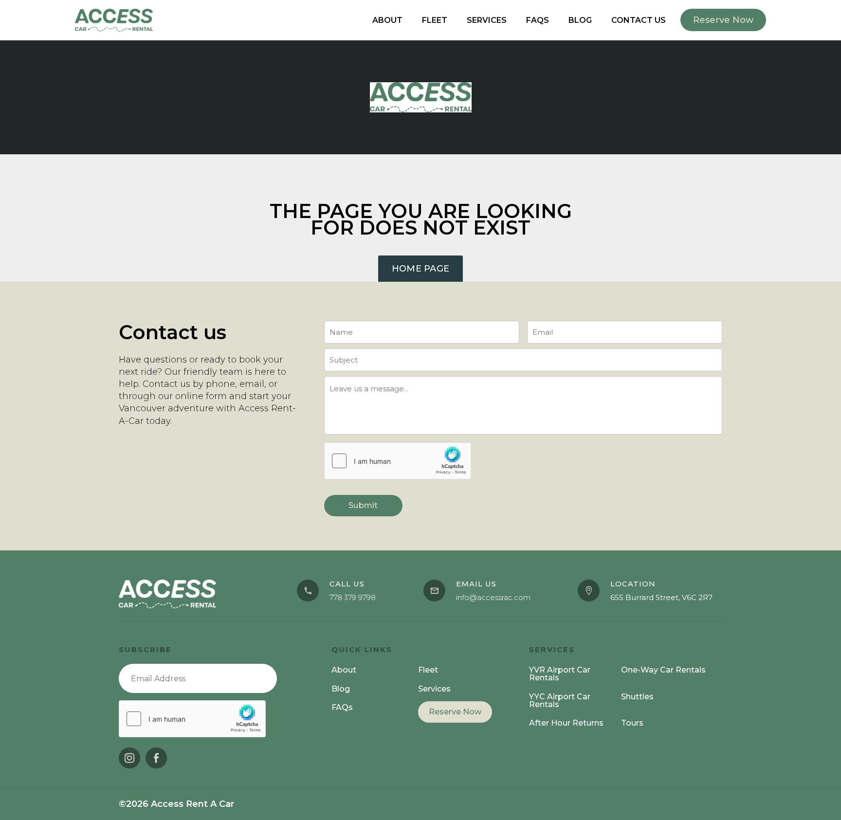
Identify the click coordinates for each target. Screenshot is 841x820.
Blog (580, 20)
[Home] (421, 96)
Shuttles (637, 696)
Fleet (434, 20)
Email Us (476, 583)
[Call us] (308, 590)
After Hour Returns (566, 723)
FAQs (537, 20)
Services (487, 20)
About (387, 20)
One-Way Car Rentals (663, 669)
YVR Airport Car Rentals (559, 673)
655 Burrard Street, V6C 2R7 (661, 597)
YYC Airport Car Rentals (559, 700)
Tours (632, 723)
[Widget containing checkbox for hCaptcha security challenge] (397, 460)
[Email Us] (434, 590)
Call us (347, 583)
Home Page (421, 268)
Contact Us (638, 20)
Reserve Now (455, 711)
